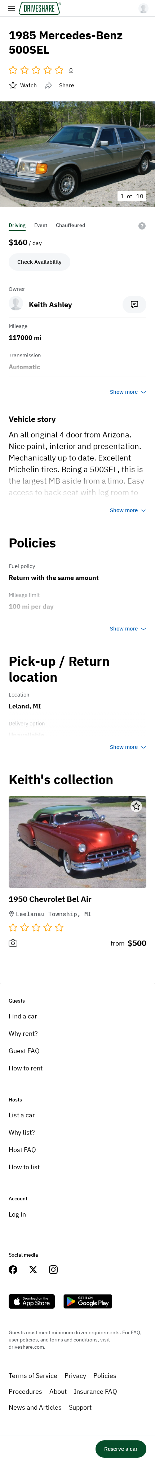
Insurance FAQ (95, 1391)
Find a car (23, 1016)
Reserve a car (121, 1448)
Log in (17, 1214)
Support (80, 1407)
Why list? (22, 1132)
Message (134, 304)
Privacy (75, 1375)
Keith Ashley (50, 304)
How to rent (26, 1068)
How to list (24, 1167)
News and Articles (35, 1407)
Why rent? (23, 1033)
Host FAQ (22, 1149)
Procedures (25, 1391)
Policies (104, 1375)
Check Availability (39, 261)
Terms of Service (33, 1375)
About (58, 1391)
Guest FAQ (24, 1051)
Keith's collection (61, 780)
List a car (22, 1115)
